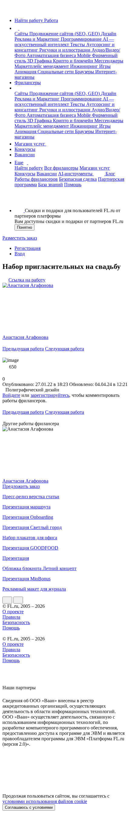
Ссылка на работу (26, 279)
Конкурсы (25, 149)
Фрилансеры (28, 82)
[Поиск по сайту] (19, 200)
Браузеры (85, 71)
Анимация (26, 71)
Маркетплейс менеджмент (42, 66)
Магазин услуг (30, 143)
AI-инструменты (76, 173)
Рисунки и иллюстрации (65, 50)
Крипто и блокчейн (73, 60)
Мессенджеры (108, 60)
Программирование (82, 39)
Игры (105, 66)
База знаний (50, 184)
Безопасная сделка (78, 179)
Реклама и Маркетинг (38, 39)
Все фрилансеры (61, 168)
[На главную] (8, 10)
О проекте (13, 611)
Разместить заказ (19, 238)
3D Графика (40, 60)
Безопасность (16, 622)
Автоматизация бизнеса (52, 55)
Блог (110, 173)
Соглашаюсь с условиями (29, 807)
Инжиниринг (84, 66)
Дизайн (108, 33)
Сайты (22, 33)
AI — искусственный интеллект (64, 42)
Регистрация (28, 248)
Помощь (72, 184)
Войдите (11, 395)
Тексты (78, 44)
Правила (11, 617)
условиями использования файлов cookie (44, 801)
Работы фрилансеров (36, 179)
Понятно (24, 227)
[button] (20, 28)
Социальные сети (56, 71)
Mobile (84, 55)
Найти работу (29, 168)
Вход (20, 253)
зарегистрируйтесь (50, 395)
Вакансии (25, 154)
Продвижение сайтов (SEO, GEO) (65, 33)
